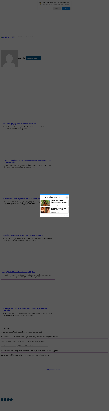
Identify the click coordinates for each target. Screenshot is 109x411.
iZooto (67, 215)
